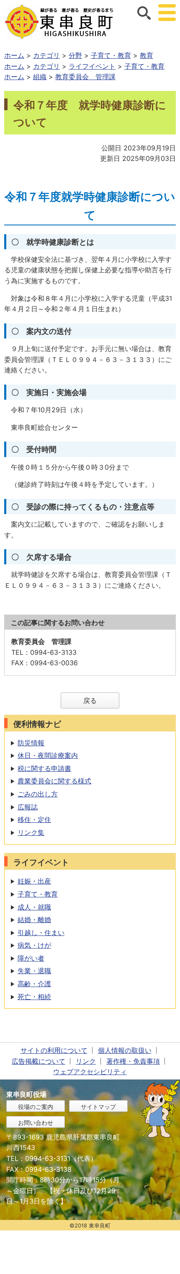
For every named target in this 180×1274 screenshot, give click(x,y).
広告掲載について (38, 1061)
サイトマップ (98, 1106)
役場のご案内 (35, 1106)
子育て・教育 (111, 55)
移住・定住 (34, 819)
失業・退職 (34, 970)
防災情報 (31, 743)
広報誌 (28, 807)
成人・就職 (34, 907)
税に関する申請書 (44, 768)
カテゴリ (46, 55)
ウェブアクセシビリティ (90, 1071)
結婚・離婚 (34, 919)
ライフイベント (92, 66)
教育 (146, 55)
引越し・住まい (41, 932)
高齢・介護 (34, 983)
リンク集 (31, 832)
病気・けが (34, 945)
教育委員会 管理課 (85, 76)
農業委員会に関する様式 (54, 781)
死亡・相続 (34, 996)
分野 (75, 55)
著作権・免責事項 (133, 1061)
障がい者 (31, 958)
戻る (90, 700)
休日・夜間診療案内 (48, 755)
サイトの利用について (54, 1050)
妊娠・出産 (34, 881)
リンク (86, 1061)
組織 (39, 76)
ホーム (14, 55)
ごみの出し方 (38, 794)
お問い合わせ (35, 1122)
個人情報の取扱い (125, 1050)
